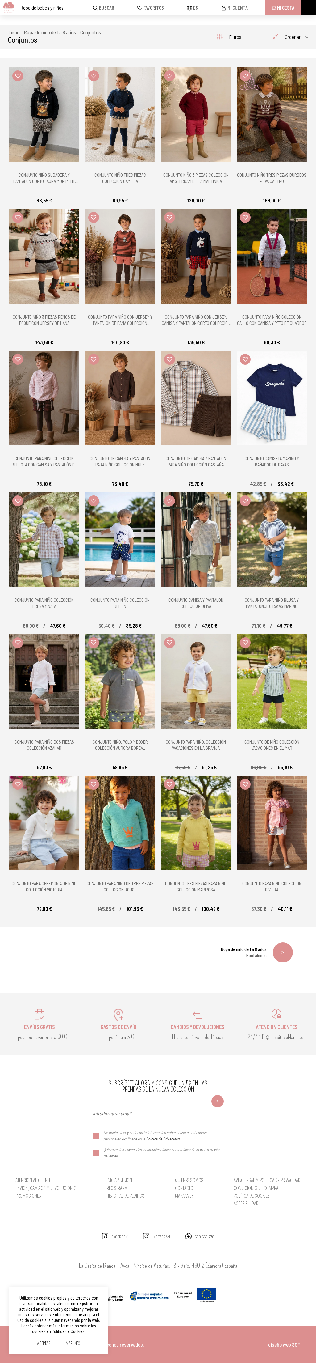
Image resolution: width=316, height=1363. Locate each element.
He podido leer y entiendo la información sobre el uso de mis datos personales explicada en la (154, 1135)
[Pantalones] (283, 952)
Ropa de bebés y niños (42, 8)
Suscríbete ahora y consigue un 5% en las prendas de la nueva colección (158, 1086)
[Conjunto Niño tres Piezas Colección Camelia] (120, 114)
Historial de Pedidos (125, 1196)
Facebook (119, 1236)
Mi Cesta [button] (285, 8)
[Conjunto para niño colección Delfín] (120, 539)
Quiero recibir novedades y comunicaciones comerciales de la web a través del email (161, 1152)
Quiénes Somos (189, 1180)
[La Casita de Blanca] (7, 7)
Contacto (184, 1188)
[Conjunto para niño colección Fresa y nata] (44, 539)
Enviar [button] (217, 1101)
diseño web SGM (284, 1344)
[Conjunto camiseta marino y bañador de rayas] (272, 398)
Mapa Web (184, 1196)
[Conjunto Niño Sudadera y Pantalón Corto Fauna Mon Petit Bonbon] (44, 114)
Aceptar (43, 1344)
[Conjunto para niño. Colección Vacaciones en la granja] (196, 681)
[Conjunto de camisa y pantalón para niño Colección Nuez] (120, 398)
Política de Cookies (252, 1196)
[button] (17, 75)
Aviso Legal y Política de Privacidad (267, 1180)
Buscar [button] (106, 8)
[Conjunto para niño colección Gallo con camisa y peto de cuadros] (272, 256)
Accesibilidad (246, 1204)
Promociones (28, 1196)
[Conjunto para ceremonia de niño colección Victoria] (44, 823)
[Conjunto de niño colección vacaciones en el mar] (272, 681)
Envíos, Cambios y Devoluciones (46, 1188)
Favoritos (153, 8)
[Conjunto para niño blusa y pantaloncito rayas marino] (272, 539)
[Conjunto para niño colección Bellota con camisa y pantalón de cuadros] (44, 398)
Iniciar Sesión (119, 1180)
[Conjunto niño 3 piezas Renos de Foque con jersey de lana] (44, 256)
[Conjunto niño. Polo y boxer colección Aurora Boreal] (120, 681)
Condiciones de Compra (256, 1188)
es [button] (195, 8)
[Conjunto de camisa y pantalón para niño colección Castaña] (196, 398)
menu (308, 7)
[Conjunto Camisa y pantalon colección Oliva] (196, 539)
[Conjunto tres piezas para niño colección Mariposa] (196, 823)
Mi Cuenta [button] (237, 8)
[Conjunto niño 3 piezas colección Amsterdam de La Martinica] (196, 114)
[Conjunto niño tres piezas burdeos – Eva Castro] (272, 114)
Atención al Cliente (33, 1180)
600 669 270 (204, 1236)
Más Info (73, 1344)
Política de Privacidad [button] (162, 1138)
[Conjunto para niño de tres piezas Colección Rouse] (120, 823)
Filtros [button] (235, 37)
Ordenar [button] (293, 37)
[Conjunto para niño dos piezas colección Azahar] (44, 681)
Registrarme (118, 1188)
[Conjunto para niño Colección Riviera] (272, 823)
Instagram (161, 1236)
